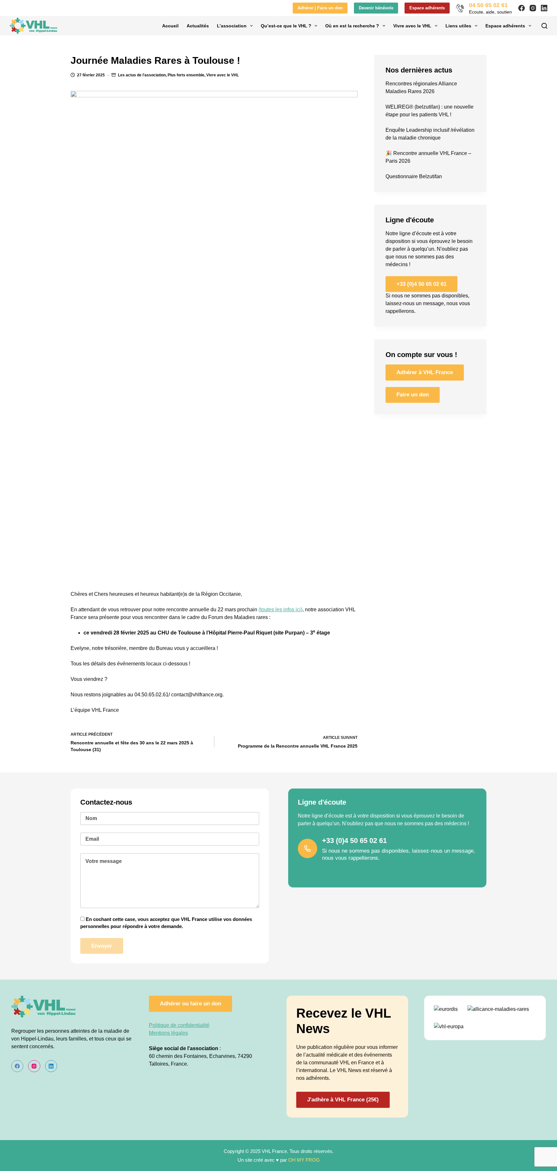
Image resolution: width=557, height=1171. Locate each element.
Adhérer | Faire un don (320, 7)
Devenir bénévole (376, 7)
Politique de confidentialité (179, 1025)
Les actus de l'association (142, 75)
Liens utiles (458, 25)
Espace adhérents (427, 7)
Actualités (198, 25)
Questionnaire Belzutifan (414, 176)
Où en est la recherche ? (352, 25)
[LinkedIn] (544, 8)
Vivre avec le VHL (412, 25)
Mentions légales (168, 1033)
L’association (232, 25)
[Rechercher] (544, 26)
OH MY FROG (304, 1160)
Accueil (170, 25)
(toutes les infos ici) (280, 609)
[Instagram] (533, 8)
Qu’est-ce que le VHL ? (286, 25)
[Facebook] (521, 8)
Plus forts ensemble (186, 75)
